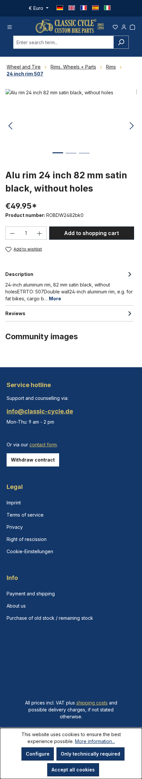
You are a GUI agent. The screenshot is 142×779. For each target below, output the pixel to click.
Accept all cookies (73, 769)
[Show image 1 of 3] (58, 157)
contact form (43, 444)
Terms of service (25, 515)
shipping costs (92, 702)
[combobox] (63, 42)
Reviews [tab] (15, 313)
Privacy (15, 527)
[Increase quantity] (40, 233)
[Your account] (124, 26)
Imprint (14, 502)
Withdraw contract (33, 460)
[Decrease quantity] (12, 233)
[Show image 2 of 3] (71, 158)
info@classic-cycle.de (40, 411)
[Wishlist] (115, 26)
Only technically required (90, 754)
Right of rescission (27, 539)
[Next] (132, 126)
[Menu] (10, 26)
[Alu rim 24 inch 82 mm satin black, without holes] (71, 126)
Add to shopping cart (91, 233)
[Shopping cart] (132, 26)
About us (16, 606)
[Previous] (10, 126)
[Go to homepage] (70, 26)
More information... (95, 741)
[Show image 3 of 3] (84, 158)
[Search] (121, 42)
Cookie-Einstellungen (30, 551)
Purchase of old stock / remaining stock (50, 618)
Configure (38, 754)
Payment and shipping (31, 593)
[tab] (69, 286)
